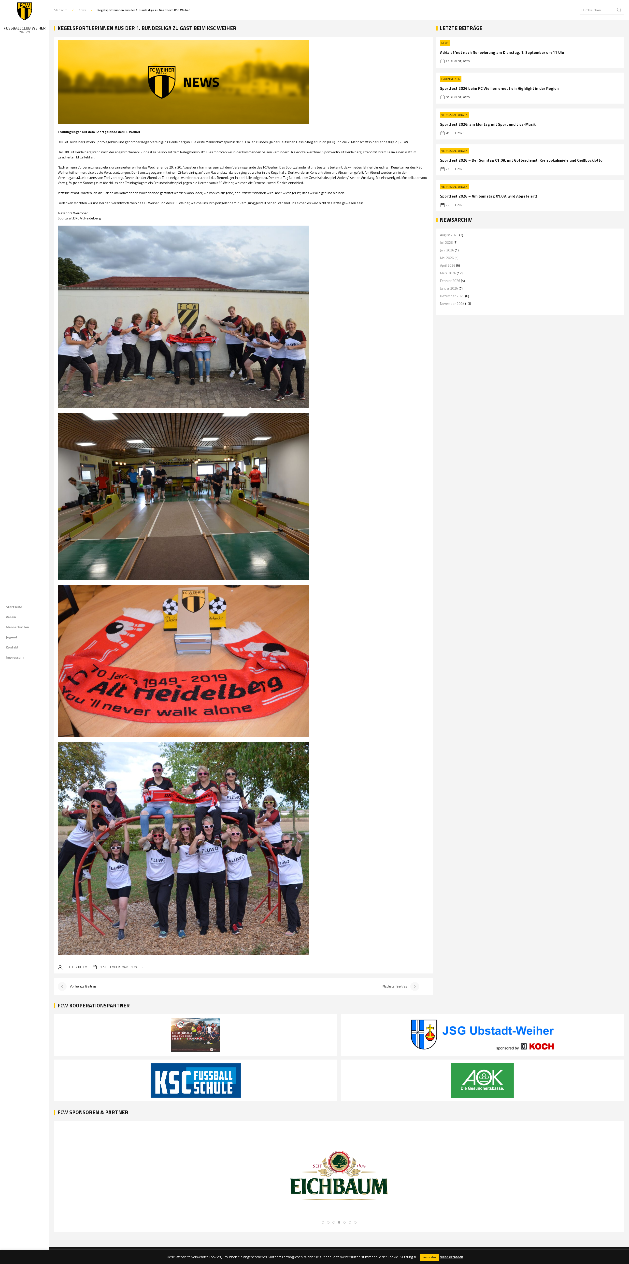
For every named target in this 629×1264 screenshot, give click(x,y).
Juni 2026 (447, 250)
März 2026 (448, 273)
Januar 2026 (449, 288)
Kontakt (12, 647)
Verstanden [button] (429, 1257)
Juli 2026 (446, 242)
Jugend (11, 637)
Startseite (14, 606)
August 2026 (449, 234)
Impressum (15, 657)
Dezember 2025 (452, 295)
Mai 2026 (447, 257)
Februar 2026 (450, 280)
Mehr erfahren (451, 1257)
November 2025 (452, 303)
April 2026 (447, 265)
